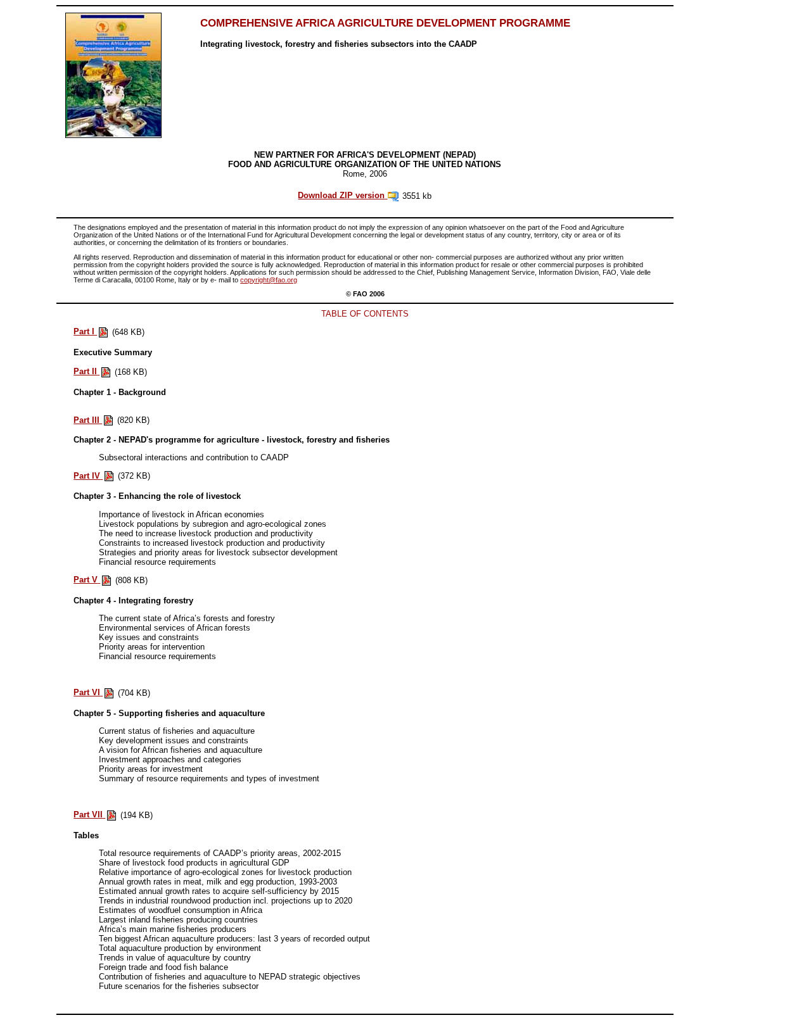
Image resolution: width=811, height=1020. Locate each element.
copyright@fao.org (268, 280)
